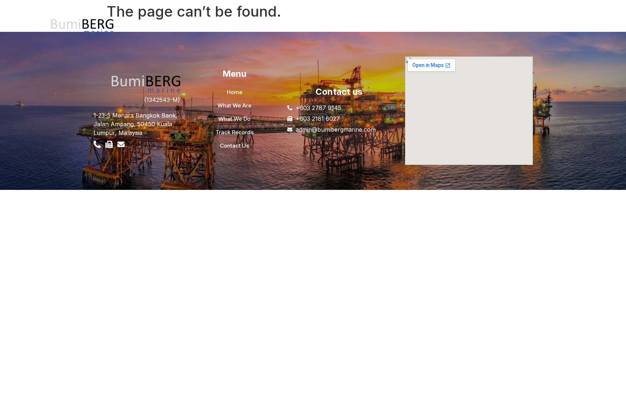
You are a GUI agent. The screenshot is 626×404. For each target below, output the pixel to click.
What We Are (168, 27)
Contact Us (294, 27)
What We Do (209, 27)
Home (136, 27)
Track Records (252, 27)
